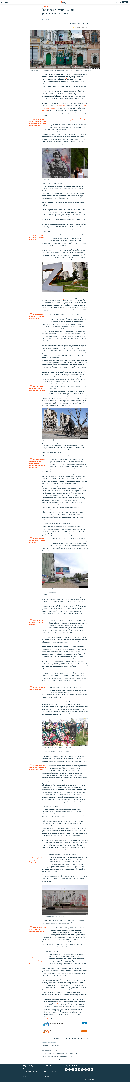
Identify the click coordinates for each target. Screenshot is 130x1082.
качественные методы (59, 105)
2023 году (44, 107)
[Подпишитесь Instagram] (82, 1069)
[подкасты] (120, 2)
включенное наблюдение (49, 108)
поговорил (46, 1018)
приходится (60, 1003)
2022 (85, 105)
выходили (45, 110)
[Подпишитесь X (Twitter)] (72, 1069)
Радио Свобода (45, 17)
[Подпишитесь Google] (66, 1069)
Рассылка (46, 1074)
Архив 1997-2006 (27, 1074)
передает (67, 78)
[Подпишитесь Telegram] (79, 1069)
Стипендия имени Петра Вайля (31, 1071)
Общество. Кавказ (47, 6)
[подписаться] (92, 1069)
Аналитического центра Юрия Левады (59, 299)
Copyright (46, 1076)
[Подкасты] (88, 1069)
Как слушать (47, 1069)
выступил (67, 1011)
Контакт (25, 1076)
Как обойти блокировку (50, 1071)
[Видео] (116, 2)
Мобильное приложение (29, 1069)
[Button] (73, 24)
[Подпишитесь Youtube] (76, 1069)
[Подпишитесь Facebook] (69, 1069)
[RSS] (85, 1069)
